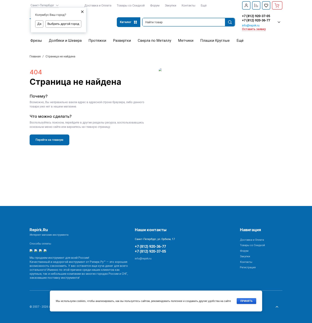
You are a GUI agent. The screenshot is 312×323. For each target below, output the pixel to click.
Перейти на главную (49, 140)
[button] (246, 5)
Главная (35, 56)
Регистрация (248, 267)
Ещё (204, 5)
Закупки (245, 256)
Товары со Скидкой (252, 245)
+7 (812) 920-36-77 (256, 20)
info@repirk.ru (250, 25)
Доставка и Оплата (252, 239)
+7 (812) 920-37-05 (256, 16)
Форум (244, 250)
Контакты (246, 262)
